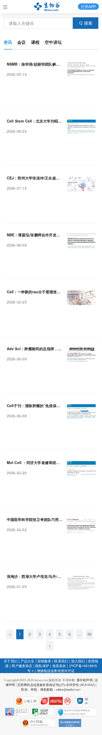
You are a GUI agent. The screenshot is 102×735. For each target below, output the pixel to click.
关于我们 (11, 660)
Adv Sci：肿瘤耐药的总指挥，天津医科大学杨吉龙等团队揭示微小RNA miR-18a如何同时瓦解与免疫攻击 (35, 348)
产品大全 (28, 660)
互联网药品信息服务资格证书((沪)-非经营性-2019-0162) (56, 685)
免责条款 (59, 665)
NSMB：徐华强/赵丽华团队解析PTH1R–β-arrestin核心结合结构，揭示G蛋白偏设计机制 (35, 64)
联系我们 (61, 660)
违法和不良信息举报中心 (17, 712)
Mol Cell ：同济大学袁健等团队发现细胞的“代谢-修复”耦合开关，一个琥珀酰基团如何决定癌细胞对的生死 (35, 462)
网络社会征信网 (86, 700)
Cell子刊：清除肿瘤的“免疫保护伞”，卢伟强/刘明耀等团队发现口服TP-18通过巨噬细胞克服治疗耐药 (35, 405)
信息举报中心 (42, 712)
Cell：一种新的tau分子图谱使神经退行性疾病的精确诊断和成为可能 (35, 291)
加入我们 (78, 660)
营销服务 (44, 660)
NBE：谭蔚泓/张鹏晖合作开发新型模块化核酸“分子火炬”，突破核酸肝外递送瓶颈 (35, 234)
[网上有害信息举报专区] (70, 723)
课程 (35, 42)
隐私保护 (42, 665)
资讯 (8, 42)
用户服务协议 (22, 665)
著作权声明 (85, 680)
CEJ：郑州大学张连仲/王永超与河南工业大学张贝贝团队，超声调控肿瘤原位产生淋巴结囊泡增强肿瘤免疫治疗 (35, 177)
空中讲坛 (53, 42)
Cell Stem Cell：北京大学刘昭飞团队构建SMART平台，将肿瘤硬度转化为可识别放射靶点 (35, 121)
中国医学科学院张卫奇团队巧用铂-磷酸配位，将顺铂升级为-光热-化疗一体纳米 (35, 519)
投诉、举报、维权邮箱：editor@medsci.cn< (51, 689)
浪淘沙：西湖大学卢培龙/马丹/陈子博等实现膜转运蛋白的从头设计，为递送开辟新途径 (35, 576)
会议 (21, 42)
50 (89, 634)
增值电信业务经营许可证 (56, 670)
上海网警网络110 (55, 701)
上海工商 (30, 701)
